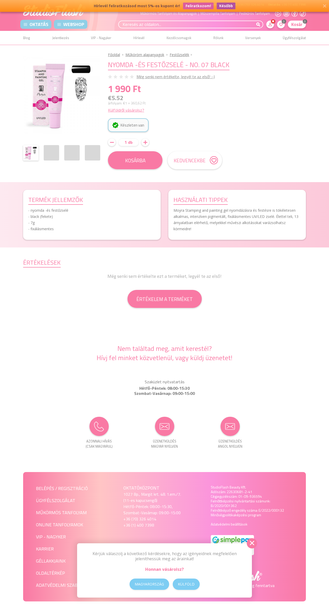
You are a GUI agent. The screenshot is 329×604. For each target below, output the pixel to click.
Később (226, 5)
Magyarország (149, 584)
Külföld (186, 584)
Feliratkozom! (198, 5)
